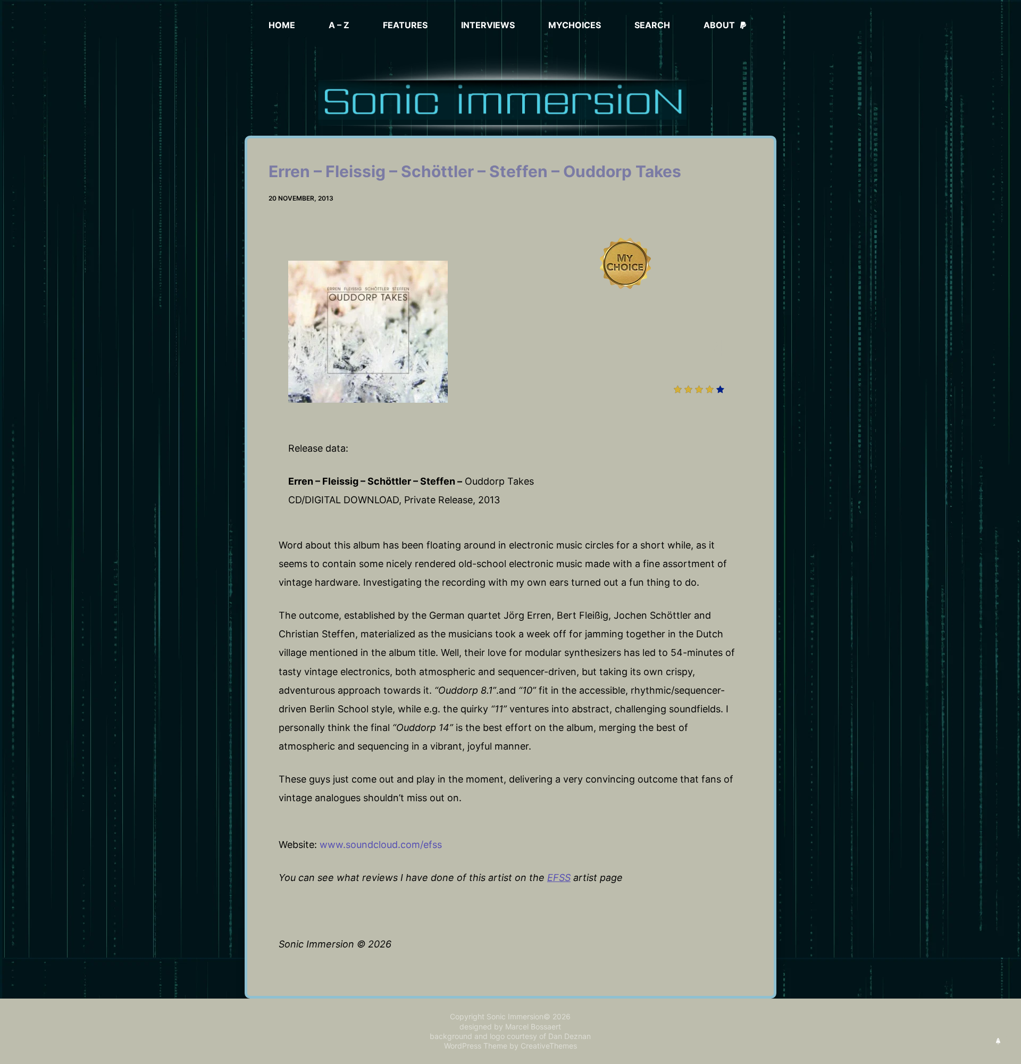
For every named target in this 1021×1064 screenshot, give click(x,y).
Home (282, 25)
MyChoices (574, 25)
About (719, 25)
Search (652, 25)
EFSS (559, 877)
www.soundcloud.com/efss (381, 844)
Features (405, 25)
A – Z (339, 25)
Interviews (488, 25)
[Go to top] (998, 1041)
